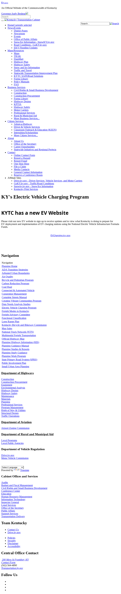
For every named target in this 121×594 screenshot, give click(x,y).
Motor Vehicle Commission (15, 458)
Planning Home (9, 266)
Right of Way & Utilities (13, 410)
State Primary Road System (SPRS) (19, 359)
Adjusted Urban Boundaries (16, 273)
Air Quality (7, 276)
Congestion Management (14, 294)
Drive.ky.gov (7, 455)
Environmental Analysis (13, 387)
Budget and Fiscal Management (17, 485)
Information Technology (13, 499)
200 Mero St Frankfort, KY (15, 559)
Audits (4, 482)
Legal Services (8, 505)
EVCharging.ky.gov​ (60, 235)
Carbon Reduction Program (15, 283)
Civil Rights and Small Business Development (24, 488)
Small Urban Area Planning (15, 366)
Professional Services (11, 404)
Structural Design (10, 413)
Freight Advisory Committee (16, 314)
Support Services (9, 513)
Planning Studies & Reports (15, 349)
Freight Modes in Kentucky (15, 311)
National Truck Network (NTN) (18, 332)
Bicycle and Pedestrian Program (18, 280)
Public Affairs (8, 510)
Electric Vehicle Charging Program (19, 307)
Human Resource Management (16, 496)
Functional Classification (14, 318)
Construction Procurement (14, 382)
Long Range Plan (10, 321)
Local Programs (9, 440)
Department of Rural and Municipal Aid (27, 434)
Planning (5, 402)
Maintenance (7, 396)
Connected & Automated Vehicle (18, 290)
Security (12, 540)
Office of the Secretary (12, 508)
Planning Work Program (14, 356)
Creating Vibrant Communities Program (21, 300)
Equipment (6, 385)
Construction (7, 379)
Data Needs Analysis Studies (16, 304)
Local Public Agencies (12, 443)
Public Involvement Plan (14, 363)
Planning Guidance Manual (15, 345)
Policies (11, 537)
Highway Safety (9, 393)
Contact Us (13, 529)
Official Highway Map (13, 338)
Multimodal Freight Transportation (19, 335)
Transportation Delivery (13, 516)
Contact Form (8, 562)
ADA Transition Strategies (15, 269)
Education (6, 493)
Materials (5, 399)
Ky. (4, 2)
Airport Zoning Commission (15, 428)
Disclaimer (13, 543)
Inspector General (10, 502)
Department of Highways (17, 373)
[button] (114, 23)
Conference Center (10, 491)
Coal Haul (7, 287)
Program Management (12, 407)
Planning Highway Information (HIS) (20, 342)
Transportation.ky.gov (12, 568)
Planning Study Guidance (14, 352)
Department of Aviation (16, 422)
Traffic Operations (10, 416)
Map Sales (7, 328)
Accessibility (14, 546)
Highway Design (9, 390)
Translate (24, 470)
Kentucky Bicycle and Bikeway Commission (24, 325)
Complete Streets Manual (14, 297)
